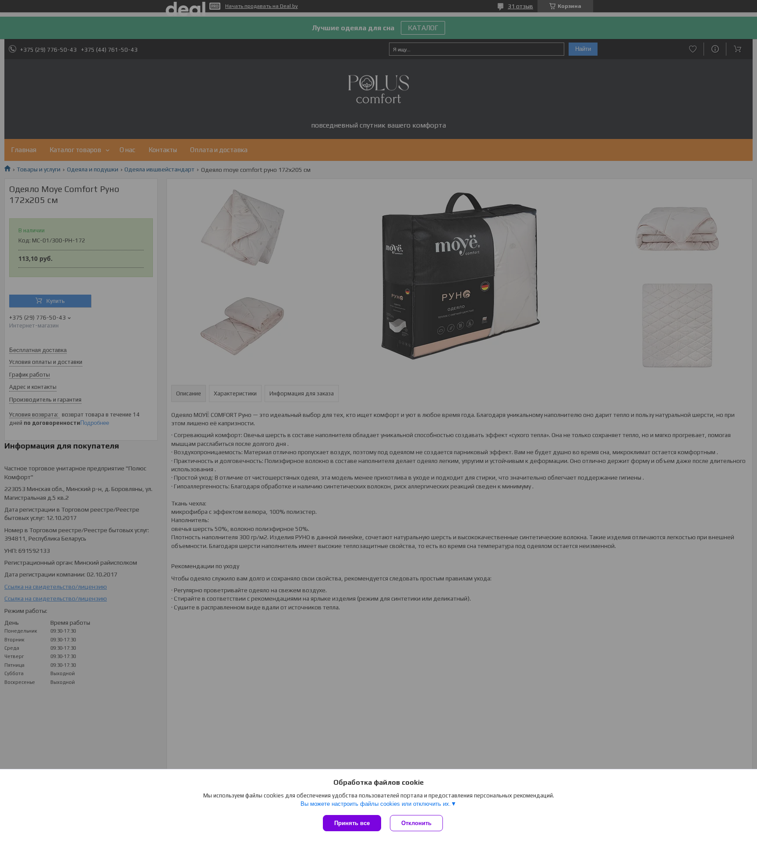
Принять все (352, 823)
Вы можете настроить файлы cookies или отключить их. (376, 804)
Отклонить (416, 823)
